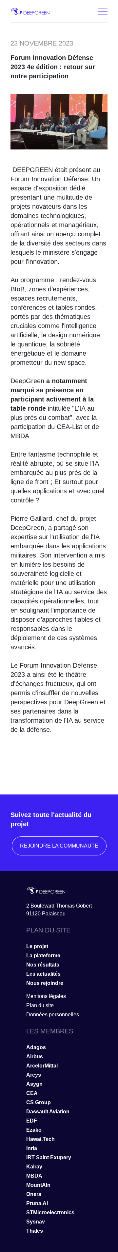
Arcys (33, 1075)
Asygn (34, 1084)
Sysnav (35, 1221)
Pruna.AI (37, 1203)
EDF (31, 1121)
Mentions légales (46, 996)
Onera (33, 1194)
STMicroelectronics (50, 1212)
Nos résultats (42, 965)
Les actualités (43, 974)
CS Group (38, 1102)
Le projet (37, 946)
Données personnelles (52, 1014)
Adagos (36, 1047)
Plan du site (40, 1005)
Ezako (34, 1130)
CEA (32, 1093)
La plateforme (43, 955)
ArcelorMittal (42, 1065)
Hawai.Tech (40, 1139)
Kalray (34, 1166)
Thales (34, 1231)
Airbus (34, 1056)
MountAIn (38, 1185)
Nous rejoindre (44, 983)
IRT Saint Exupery (48, 1157)
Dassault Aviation (47, 1111)
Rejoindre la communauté (59, 846)
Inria (31, 1148)
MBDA (34, 1176)
